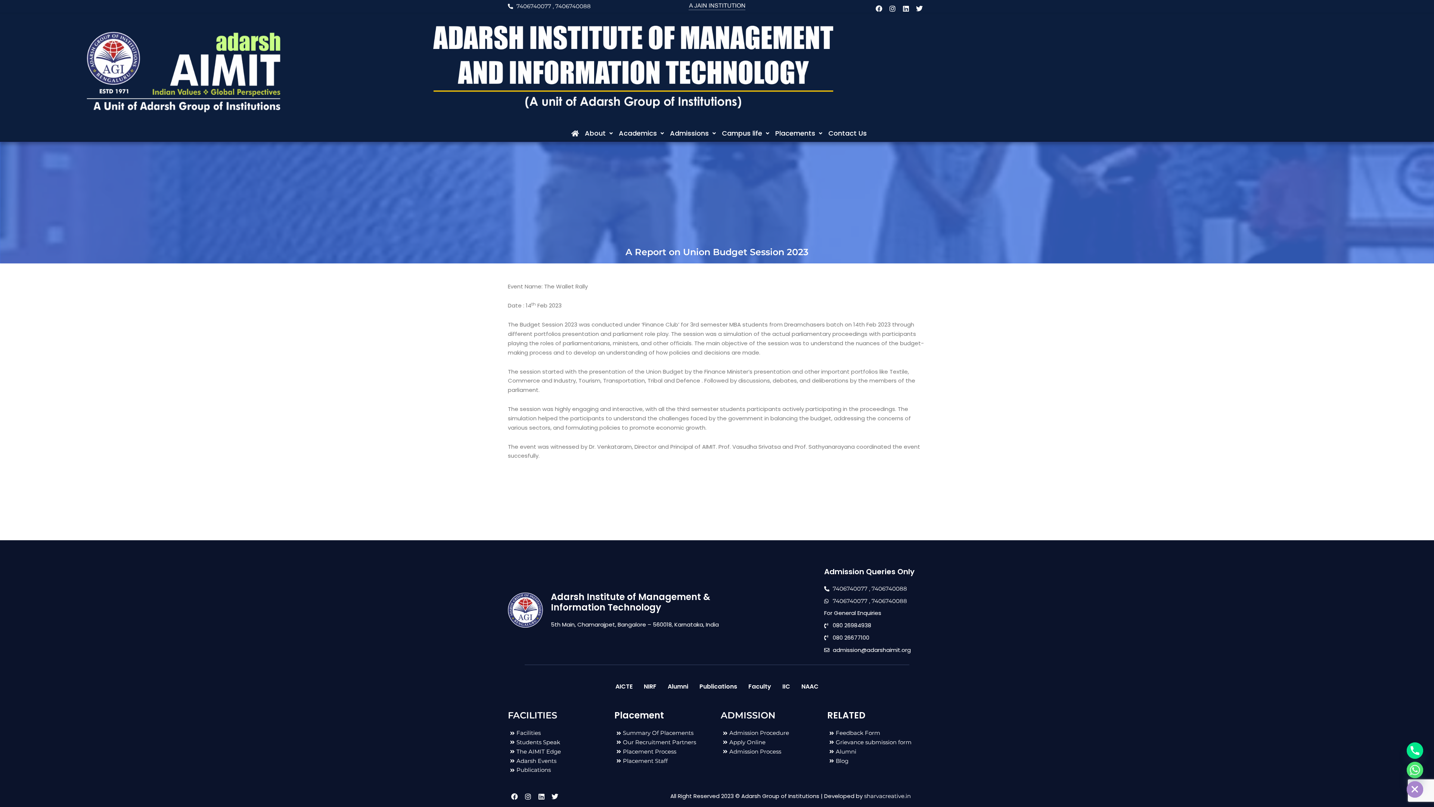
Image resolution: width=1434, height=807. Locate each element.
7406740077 (533, 6)
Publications (718, 686)
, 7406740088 (572, 6)
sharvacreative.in (887, 796)
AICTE (624, 686)
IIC (786, 686)
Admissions (689, 133)
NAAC (810, 686)
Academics (638, 133)
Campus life (742, 133)
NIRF (650, 686)
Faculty (759, 686)
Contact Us (847, 133)
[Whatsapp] (1415, 770)
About (595, 133)
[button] (598, 133)
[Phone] (1415, 750)
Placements (795, 133)
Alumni (678, 686)
